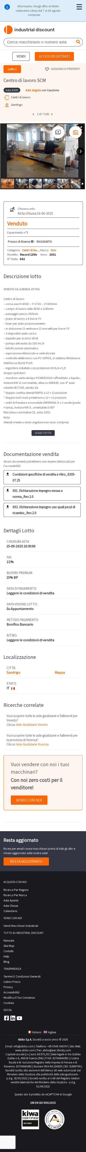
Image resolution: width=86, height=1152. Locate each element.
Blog (6, 962)
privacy (8, 987)
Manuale (9, 940)
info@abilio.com (23, 1046)
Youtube (19, 1018)
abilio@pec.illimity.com (57, 1050)
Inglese (52, 1032)
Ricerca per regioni (16, 890)
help (6, 956)
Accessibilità (11, 992)
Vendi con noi (29, 800)
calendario (10, 911)
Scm (53, 250)
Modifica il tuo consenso (19, 998)
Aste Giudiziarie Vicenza (32, 744)
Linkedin (12, 1018)
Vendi (21, 56)
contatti (8, 951)
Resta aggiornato (26, 861)
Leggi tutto (43, 433)
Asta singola (33, 90)
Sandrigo (13, 672)
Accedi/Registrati (54, 56)
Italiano (36, 1032)
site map (9, 946)
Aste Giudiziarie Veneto (32, 725)
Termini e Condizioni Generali (22, 976)
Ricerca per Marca (15, 895)
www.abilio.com (25, 1050)
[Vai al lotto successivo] (52, 114)
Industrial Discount (29, 30)
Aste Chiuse (11, 906)
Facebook (6, 1018)
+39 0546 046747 (57, 1046)
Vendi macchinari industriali (21, 926)
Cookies (9, 1003)
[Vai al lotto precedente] (34, 114)
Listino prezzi (12, 982)
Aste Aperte (11, 900)
